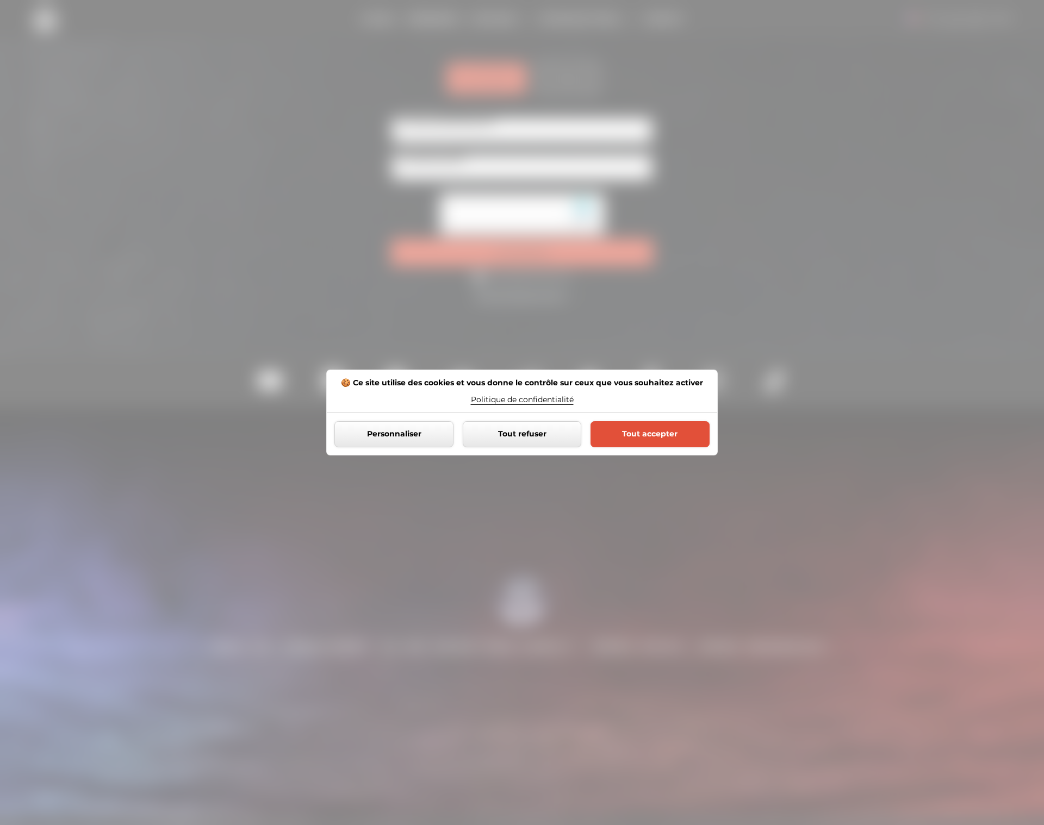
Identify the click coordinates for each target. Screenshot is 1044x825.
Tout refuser (522, 434)
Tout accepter (650, 434)
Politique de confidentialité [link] (522, 399)
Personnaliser (394, 434)
